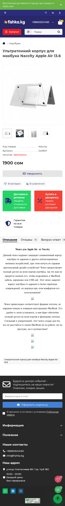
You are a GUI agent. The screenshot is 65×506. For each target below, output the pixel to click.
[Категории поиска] (28, 32)
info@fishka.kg (15, 455)
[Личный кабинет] (59, 13)
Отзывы (28, 239)
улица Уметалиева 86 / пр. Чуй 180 (27, 469)
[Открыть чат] (57, 498)
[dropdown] (5, 13)
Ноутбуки (14, 43)
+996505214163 (40, 22)
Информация (13, 425)
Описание (10, 239)
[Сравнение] (52, 13)
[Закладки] (46, 13)
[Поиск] (58, 32)
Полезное (10, 435)
